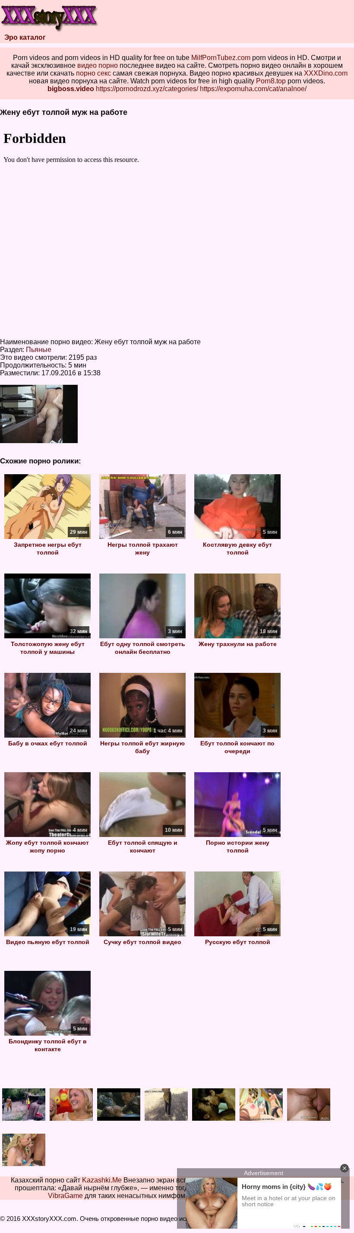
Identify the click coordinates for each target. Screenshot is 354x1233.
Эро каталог (25, 37)
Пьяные (38, 349)
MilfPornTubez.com (220, 57)
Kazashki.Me (102, 1180)
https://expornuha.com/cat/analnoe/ (253, 88)
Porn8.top (271, 81)
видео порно (97, 65)
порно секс (93, 73)
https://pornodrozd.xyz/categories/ (147, 88)
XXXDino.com (326, 73)
